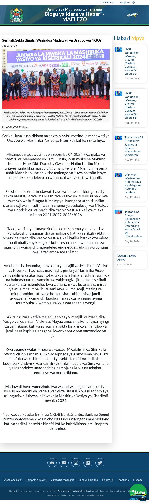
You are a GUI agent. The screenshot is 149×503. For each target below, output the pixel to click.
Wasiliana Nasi (13, 479)
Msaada (138, 479)
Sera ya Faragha (88, 479)
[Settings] (133, 2)
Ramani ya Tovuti (36, 479)
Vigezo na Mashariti (62, 479)
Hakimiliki (108, 479)
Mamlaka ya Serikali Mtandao (73, 490)
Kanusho (123, 479)
